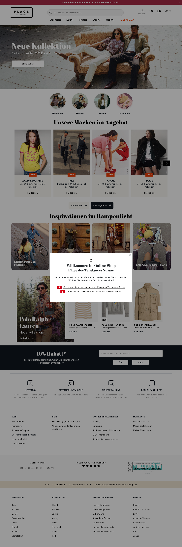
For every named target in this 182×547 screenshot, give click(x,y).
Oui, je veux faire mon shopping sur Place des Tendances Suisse (94, 287)
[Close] (130, 255)
